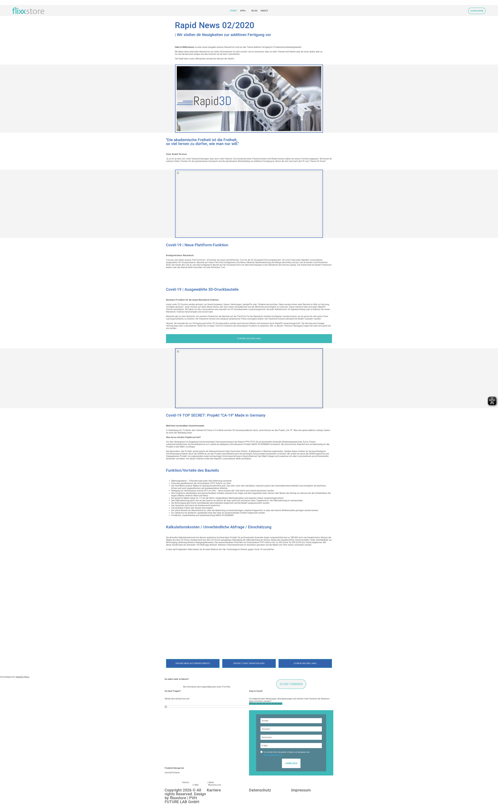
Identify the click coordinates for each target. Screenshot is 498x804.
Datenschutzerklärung (273, 755)
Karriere (214, 790)
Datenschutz (260, 790)
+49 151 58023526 (223, 782)
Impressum (301, 790)
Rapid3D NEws (22, 677)
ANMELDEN (291, 763)
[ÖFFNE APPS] (247, 11)
